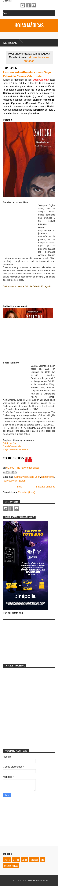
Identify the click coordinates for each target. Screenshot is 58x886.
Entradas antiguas (45, 486)
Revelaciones (10, 480)
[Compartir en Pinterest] (15, 472)
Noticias (10, 42)
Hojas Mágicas (29, 25)
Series (24, 860)
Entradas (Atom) (26, 492)
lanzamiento (47, 477)
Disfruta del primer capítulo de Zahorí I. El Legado (27, 286)
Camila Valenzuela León (27, 477)
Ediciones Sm (10, 443)
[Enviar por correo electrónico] (4, 472)
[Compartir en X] (9, 472)
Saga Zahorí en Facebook (15, 449)
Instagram (23, 5)
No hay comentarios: (28, 467)
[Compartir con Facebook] (12, 472)
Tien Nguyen (43, 880)
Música (16, 860)
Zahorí (22, 480)
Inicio (19, 486)
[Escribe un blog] (7, 472)
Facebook (28, 5)
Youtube (34, 5)
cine (42, 860)
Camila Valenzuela (12, 446)
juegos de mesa (11, 865)
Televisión (33, 860)
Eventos (7, 860)
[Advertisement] (25, 639)
